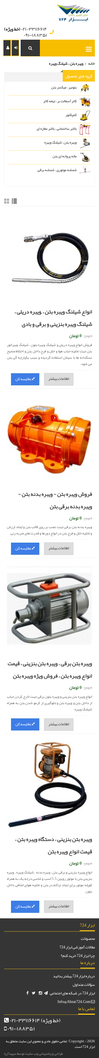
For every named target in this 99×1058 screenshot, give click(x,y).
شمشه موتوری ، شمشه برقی (57, 170)
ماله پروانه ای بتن (65, 156)
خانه (91, 63)
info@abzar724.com (74, 1001)
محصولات (88, 938)
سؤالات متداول (84, 984)
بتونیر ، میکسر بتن (64, 87)
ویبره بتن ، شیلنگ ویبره (60, 142)
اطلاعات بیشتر (58, 378)
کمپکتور (71, 114)
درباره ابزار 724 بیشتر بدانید (74, 976)
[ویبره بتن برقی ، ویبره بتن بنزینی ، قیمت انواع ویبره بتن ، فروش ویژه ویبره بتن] (49, 607)
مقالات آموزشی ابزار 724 (77, 947)
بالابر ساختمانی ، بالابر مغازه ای (57, 128)
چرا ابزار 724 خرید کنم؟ (78, 955)
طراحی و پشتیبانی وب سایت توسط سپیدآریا (33, 1053)
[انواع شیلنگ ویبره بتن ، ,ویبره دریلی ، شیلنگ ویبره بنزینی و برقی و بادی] (49, 255)
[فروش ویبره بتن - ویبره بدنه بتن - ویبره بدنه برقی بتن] (49, 437)
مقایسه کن (23, 379)
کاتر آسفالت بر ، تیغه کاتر (60, 101)
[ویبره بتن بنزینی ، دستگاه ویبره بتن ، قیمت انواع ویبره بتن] (49, 782)
